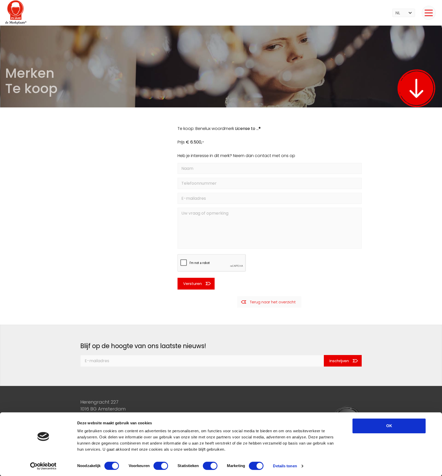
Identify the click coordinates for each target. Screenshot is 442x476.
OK (389, 426)
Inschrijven (339, 360)
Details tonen (285, 466)
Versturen (192, 283)
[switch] (160, 466)
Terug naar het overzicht (273, 302)
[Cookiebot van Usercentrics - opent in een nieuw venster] (43, 466)
